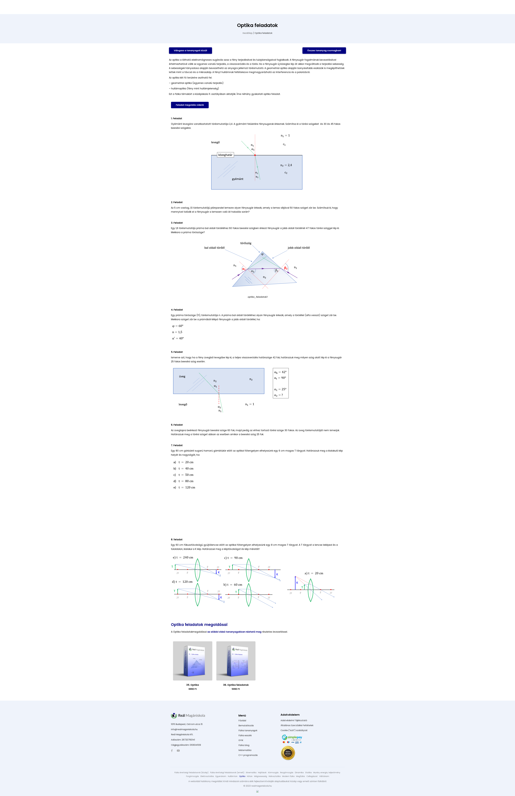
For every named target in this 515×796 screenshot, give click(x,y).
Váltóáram (324, 776)
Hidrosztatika (275, 776)
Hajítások (262, 772)
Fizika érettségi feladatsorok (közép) (191, 772)
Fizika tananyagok (247, 730)
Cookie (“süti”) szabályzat (294, 730)
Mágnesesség (260, 776)
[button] (190, 50)
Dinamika (299, 772)
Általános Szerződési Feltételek (297, 725)
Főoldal (242, 720)
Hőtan (250, 776)
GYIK (240, 740)
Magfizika (300, 776)
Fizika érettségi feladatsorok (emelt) (227, 772)
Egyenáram (221, 776)
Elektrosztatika (207, 776)
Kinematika (251, 772)
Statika (308, 772)
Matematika (244, 750)
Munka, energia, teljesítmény (326, 772)
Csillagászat (312, 776)
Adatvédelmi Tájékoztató (294, 720)
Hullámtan (233, 776)
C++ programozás (248, 755)
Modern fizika (288, 776)
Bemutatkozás (246, 725)
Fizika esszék (245, 735)
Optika (242, 776)
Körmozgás (273, 772)
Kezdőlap (247, 33)
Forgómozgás (192, 776)
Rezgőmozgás (286, 772)
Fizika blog (243, 745)
